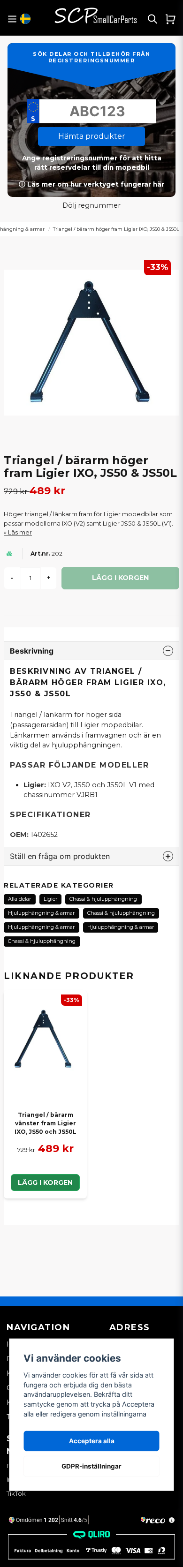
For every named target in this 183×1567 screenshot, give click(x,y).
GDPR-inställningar (91, 1466)
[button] (25, 19)
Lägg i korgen (45, 1182)
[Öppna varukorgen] (170, 18)
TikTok (16, 1493)
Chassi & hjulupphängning (103, 899)
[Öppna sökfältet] (152, 18)
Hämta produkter (91, 136)
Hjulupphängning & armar (41, 913)
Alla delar (19, 899)
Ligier (50, 899)
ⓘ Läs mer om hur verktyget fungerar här (91, 184)
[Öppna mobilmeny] (12, 19)
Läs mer (20, 532)
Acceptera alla (91, 1441)
